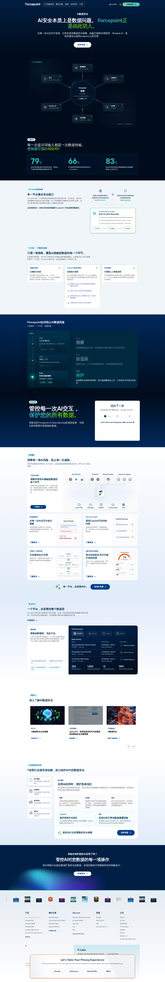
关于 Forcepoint (124, 926)
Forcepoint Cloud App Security (33, 933)
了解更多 (37, 507)
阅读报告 (72, 738)
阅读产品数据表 (113, 738)
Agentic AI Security (54, 926)
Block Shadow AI (53, 917)
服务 (74, 930)
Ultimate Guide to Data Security (81, 917)
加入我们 (122, 920)
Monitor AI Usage (53, 923)
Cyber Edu (75, 923)
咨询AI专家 (99, 587)
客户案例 (98, 917)
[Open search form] (120, 4)
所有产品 (27, 937)
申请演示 (31, 620)
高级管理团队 (123, 923)
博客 (97, 923)
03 (33, 377)
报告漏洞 (122, 930)
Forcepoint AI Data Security (32, 917)
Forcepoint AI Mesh (78, 920)
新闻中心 (122, 917)
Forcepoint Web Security (32, 930)
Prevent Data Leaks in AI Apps (57, 920)
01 (33, 344)
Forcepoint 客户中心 (101, 926)
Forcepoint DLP (29, 920)
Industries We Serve (78, 934)
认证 (74, 926)
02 (33, 361)
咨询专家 (81, 45)
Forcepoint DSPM (30, 923)
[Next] (134, 746)
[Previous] (129, 746)
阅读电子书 (34, 738)
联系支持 (122, 933)
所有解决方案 (52, 930)
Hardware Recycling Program (128, 939)
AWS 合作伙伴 (100, 920)
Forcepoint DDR (29, 926)
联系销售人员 (123, 936)
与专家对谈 (129, 4)
